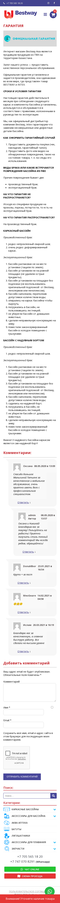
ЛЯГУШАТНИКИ (21, 835)
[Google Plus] (54, 3)
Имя (6, 707)
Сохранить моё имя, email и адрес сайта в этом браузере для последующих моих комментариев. (28, 736)
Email (7, 720)
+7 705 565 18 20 (15, 3)
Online (32, 869)
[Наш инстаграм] (48, 3)
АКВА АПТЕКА (20, 822)
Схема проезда (31, 876)
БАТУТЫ (16, 829)
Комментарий (11, 681)
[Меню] (45, 14)
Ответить (23, 502)
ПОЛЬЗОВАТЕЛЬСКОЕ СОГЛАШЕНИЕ (30, 891)
